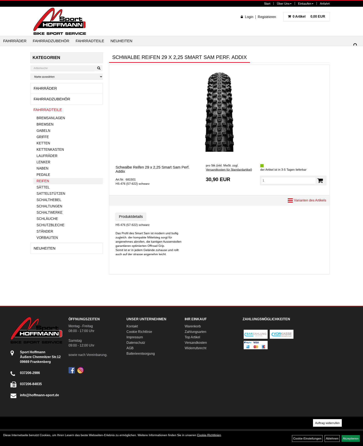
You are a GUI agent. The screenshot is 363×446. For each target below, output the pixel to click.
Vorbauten (47, 237)
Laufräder (47, 156)
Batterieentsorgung (140, 353)
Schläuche (47, 219)
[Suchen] (355, 45)
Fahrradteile (90, 41)
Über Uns (283, 3)
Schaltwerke (50, 212)
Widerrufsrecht (195, 348)
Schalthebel (49, 200)
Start (267, 3)
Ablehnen (332, 438)
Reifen (43, 181)
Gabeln (43, 130)
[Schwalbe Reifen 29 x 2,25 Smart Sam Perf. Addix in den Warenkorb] (320, 181)
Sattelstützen (51, 193)
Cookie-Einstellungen (307, 438)
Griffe (43, 137)
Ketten (43, 143)
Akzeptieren (351, 438)
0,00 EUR (309, 16)
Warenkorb (193, 326)
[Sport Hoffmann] (59, 21)
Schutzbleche (50, 225)
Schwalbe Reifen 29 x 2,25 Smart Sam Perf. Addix (152, 169)
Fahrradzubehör (51, 41)
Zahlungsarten (195, 332)
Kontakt (132, 326)
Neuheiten (121, 41)
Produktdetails (131, 216)
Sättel (43, 187)
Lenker (43, 162)
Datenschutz (135, 342)
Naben (43, 168)
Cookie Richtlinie (139, 332)
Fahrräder (14, 41)
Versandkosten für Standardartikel (228, 169)
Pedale (43, 175)
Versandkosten (196, 342)
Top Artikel (192, 337)
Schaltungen (49, 206)
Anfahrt (325, 3)
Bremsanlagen (51, 118)
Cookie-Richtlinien (209, 435)
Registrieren (267, 17)
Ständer (45, 231)
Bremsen (45, 124)
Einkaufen (304, 3)
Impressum (134, 337)
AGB (130, 348)
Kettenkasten (50, 149)
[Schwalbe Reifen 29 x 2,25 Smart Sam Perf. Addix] (219, 110)
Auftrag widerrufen (327, 423)
